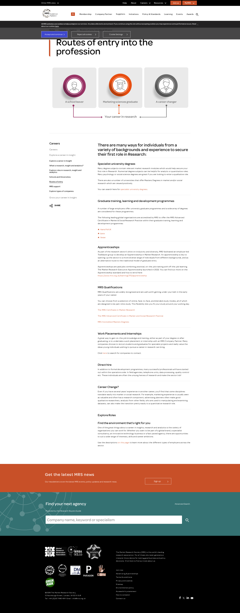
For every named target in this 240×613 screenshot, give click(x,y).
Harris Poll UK (105, 229)
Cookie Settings (116, 34)
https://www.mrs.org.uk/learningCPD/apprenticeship (122, 275)
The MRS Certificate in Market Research (116, 310)
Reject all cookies (84, 34)
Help (125, 3)
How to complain (123, 595)
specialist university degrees (133, 189)
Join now (119, 570)
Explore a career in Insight (60, 161)
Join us (176, 3)
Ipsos (102, 233)
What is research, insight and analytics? (66, 166)
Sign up (157, 481)
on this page (123, 442)
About (133, 3)
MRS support (54, 186)
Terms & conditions (124, 577)
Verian (103, 237)
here (57, 26)
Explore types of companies (61, 191)
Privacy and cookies (124, 581)
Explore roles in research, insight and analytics (65, 171)
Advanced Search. (182, 504)
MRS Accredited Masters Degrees (113, 322)
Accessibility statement (126, 591)
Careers (53, 149)
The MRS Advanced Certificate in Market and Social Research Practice (131, 316)
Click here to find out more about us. (140, 561)
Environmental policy (125, 588)
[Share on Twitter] (51, 206)
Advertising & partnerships (127, 574)
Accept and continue (54, 34)
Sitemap (119, 584)
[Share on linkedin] (73, 206)
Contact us (120, 598)
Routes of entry (56, 182)
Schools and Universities (60, 177)
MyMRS (188, 3)
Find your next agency (66, 503)
